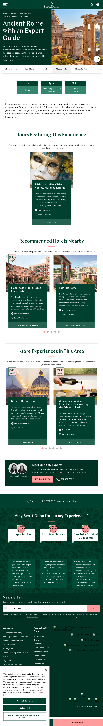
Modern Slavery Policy (12, 632)
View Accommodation (27, 326)
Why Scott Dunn (41, 647)
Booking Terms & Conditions (15, 636)
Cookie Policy (9, 644)
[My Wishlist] (97, 6)
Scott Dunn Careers (39, 665)
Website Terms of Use (13, 640)
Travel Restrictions (39, 642)
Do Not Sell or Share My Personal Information (24, 716)
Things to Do (61, 69)
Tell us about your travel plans (92, 5)
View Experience (28, 442)
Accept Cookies (25, 701)
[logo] (51, 4)
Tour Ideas (29, 69)
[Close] (46, 670)
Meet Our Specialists (18, 476)
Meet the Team (41, 651)
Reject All (25, 708)
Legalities (7, 660)
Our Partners (39, 659)
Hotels (45, 69)
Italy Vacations (10, 69)
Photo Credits (40, 655)
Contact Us (39, 636)
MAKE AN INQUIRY (42, 479)
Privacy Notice (32, 617)
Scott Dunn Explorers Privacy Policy (15, 654)
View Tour (51, 222)
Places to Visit (81, 69)
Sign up (94, 608)
